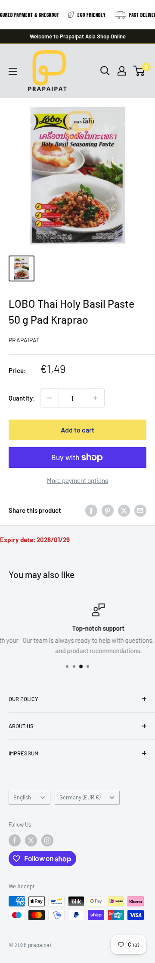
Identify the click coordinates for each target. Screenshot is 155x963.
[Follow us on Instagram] (47, 840)
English (22, 797)
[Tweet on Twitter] (124, 510)
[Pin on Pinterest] (108, 510)
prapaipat (24, 340)
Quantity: (22, 398)
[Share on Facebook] (91, 510)
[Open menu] (13, 71)
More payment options (77, 480)
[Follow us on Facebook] (15, 840)
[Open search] (105, 71)
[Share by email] (140, 510)
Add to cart (77, 430)
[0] (139, 71)
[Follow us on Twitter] (31, 840)
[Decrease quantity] (49, 398)
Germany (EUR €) (79, 797)
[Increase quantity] (95, 398)
